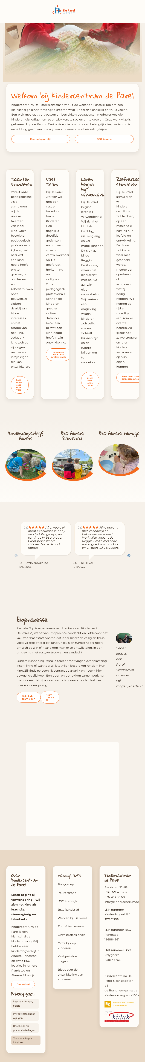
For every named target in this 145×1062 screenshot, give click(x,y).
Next (129, 556)
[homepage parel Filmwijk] (119, 443)
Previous (16, 556)
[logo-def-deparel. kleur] (64, 6)
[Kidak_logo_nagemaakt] (119, 1012)
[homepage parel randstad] (72, 448)
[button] (25, 1016)
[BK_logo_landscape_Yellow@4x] (119, 1002)
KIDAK (135, 995)
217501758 (112, 919)
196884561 (112, 939)
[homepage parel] (26, 448)
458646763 (113, 959)
